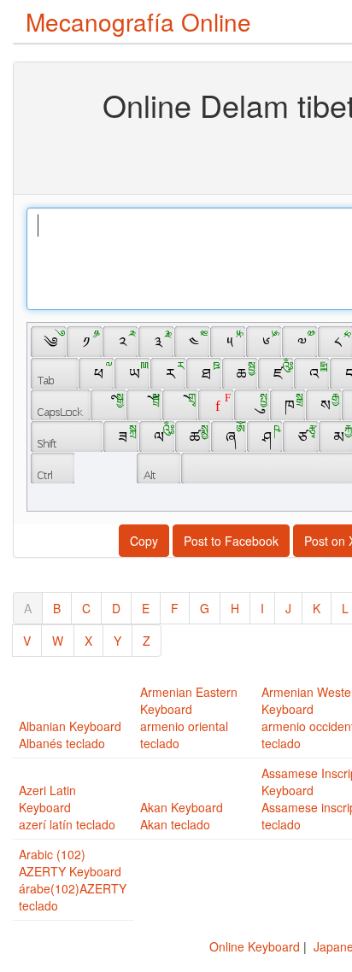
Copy (144, 540)
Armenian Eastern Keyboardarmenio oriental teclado (189, 717)
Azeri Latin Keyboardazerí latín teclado (67, 807)
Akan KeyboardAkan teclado (181, 816)
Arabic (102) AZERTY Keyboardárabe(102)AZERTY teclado (72, 880)
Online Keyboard (254, 946)
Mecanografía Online (138, 21)
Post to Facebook (231, 540)
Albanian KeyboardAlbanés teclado (70, 734)
